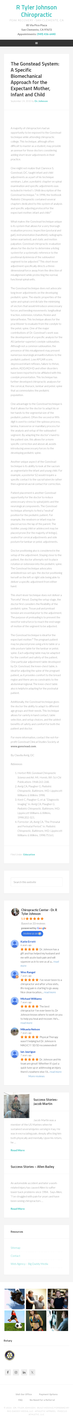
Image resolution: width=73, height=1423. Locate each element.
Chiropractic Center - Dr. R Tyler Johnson (39, 912)
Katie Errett (28, 941)
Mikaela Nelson (30, 1029)
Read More (18, 1150)
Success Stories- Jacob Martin (45, 1101)
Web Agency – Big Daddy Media (29, 1263)
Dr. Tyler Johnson (24, 1407)
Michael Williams (31, 998)
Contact (15, 1255)
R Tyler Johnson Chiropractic (36, 10)
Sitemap (15, 1247)
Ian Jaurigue (28, 1051)
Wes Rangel (28, 972)
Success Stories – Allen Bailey (32, 1166)
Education (29, 854)
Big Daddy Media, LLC (20, 1411)
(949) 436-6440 (46, 34)
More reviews (36, 1076)
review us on (30, 933)
